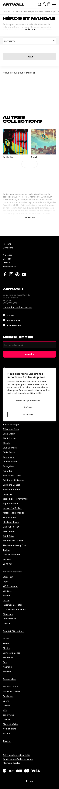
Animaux (7, 666)
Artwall (14, 4)
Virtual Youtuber (11, 554)
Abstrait (7, 623)
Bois (5, 662)
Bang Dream (9, 433)
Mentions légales (11, 762)
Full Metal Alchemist (13, 480)
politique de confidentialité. (28, 393)
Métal (6, 643)
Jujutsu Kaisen (10, 503)
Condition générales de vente (18, 759)
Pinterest (17, 274)
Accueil (6, 11)
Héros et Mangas (11, 691)
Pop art (6, 581)
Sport (6, 700)
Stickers (7, 671)
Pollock (6, 595)
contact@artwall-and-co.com (17, 307)
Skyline (6, 648)
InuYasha (7, 494)
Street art (8, 576)
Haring (6, 600)
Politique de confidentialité (16, 755)
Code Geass (9, 452)
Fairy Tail (7, 471)
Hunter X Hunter (11, 489)
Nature (6, 733)
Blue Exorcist (10, 447)
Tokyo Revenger (11, 424)
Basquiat (7, 590)
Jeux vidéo (8, 714)
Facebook (5, 274)
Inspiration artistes (12, 604)
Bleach (6, 443)
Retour (29, 56)
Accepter (28, 414)
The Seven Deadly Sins (14, 545)
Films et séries (10, 724)
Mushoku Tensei (11, 522)
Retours (7, 243)
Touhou (6, 550)
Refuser (28, 407)
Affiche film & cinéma (14, 609)
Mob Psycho (9, 517)
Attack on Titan (11, 429)
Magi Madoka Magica (13, 512)
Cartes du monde (11, 652)
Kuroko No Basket (12, 508)
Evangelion (8, 466)
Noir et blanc (9, 728)
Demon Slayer (10, 461)
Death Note (9, 457)
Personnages (9, 618)
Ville (5, 710)
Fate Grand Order (12, 475)
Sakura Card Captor (13, 540)
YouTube (24, 274)
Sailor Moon (9, 531)
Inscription (29, 354)
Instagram (11, 274)
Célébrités (8, 696)
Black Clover (9, 438)
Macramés (8, 657)
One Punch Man (11, 526)
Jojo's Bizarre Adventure (16, 498)
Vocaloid (7, 559)
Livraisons (8, 247)
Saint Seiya (8, 536)
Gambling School (11, 484)
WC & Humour (10, 586)
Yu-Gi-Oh (7, 563)
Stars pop (8, 614)
